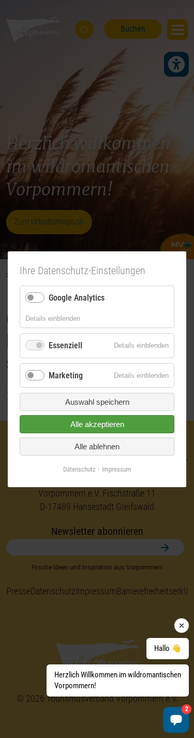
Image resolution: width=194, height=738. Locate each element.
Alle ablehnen (97, 446)
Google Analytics (77, 298)
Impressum (116, 469)
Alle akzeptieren (97, 424)
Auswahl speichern (97, 402)
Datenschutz (79, 469)
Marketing (66, 375)
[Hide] (181, 625)
